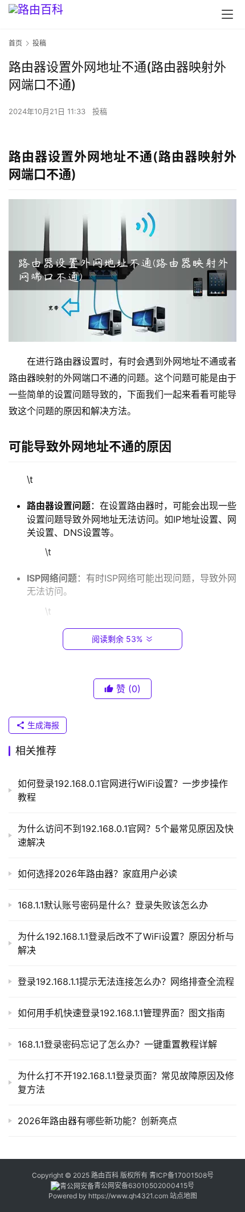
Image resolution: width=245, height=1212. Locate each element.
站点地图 (183, 1195)
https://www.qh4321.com (128, 1195)
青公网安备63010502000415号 (144, 1185)
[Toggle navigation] (227, 14)
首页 (15, 43)
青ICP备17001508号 (182, 1175)
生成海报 (42, 725)
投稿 (99, 111)
